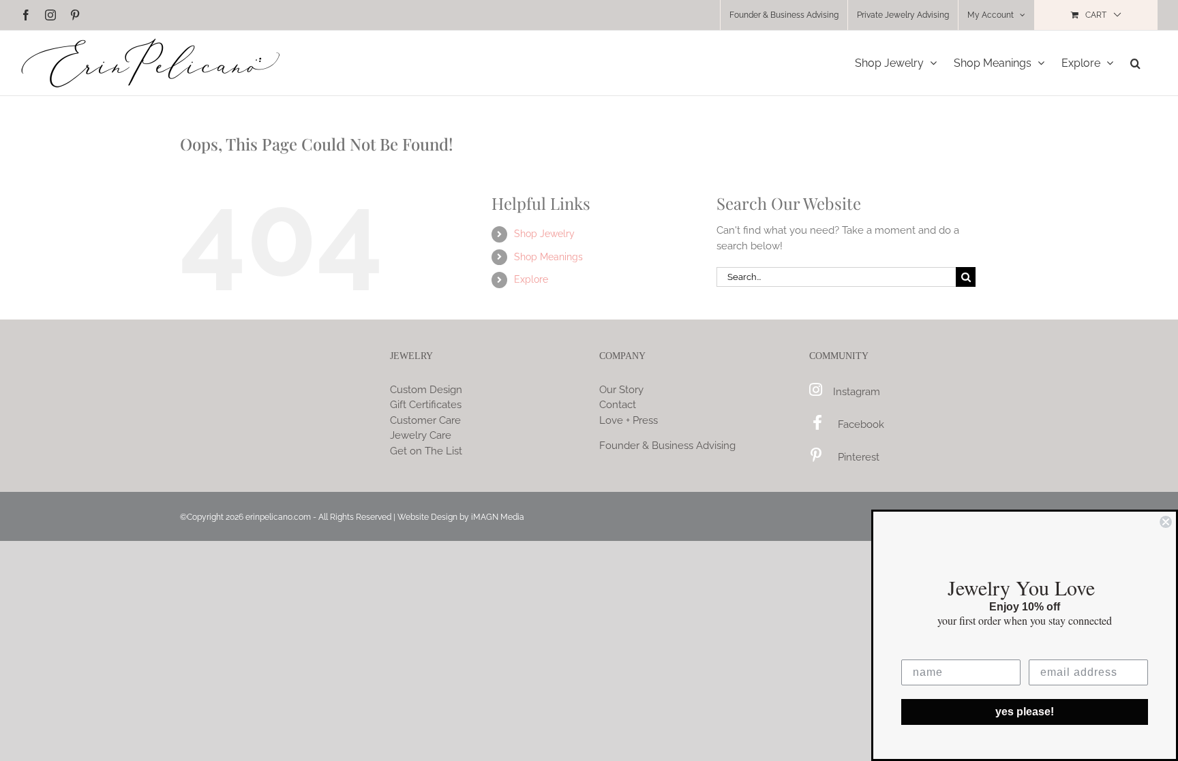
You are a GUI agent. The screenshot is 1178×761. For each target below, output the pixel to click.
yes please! (1024, 711)
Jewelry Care (420, 435)
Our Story (621, 390)
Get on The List (426, 451)
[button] (1135, 63)
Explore (531, 279)
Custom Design (426, 390)
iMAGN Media (497, 517)
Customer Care (425, 420)
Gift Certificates (426, 405)
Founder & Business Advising (667, 445)
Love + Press (628, 420)
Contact (617, 405)
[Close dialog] (1166, 522)
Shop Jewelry (544, 233)
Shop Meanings (548, 256)
